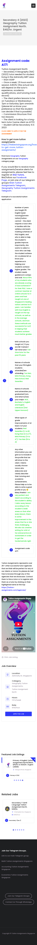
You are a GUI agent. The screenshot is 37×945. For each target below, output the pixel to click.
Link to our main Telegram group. (15, 856)
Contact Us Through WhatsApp (18, 902)
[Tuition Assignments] (4, 5)
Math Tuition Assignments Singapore (17, 861)
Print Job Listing (11, 657)
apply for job (18, 714)
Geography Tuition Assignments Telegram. (18, 189)
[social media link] (18, 938)
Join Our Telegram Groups (18, 896)
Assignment (11, 61)
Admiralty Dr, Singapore (22, 676)
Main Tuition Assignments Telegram (13, 184)
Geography (15, 156)
